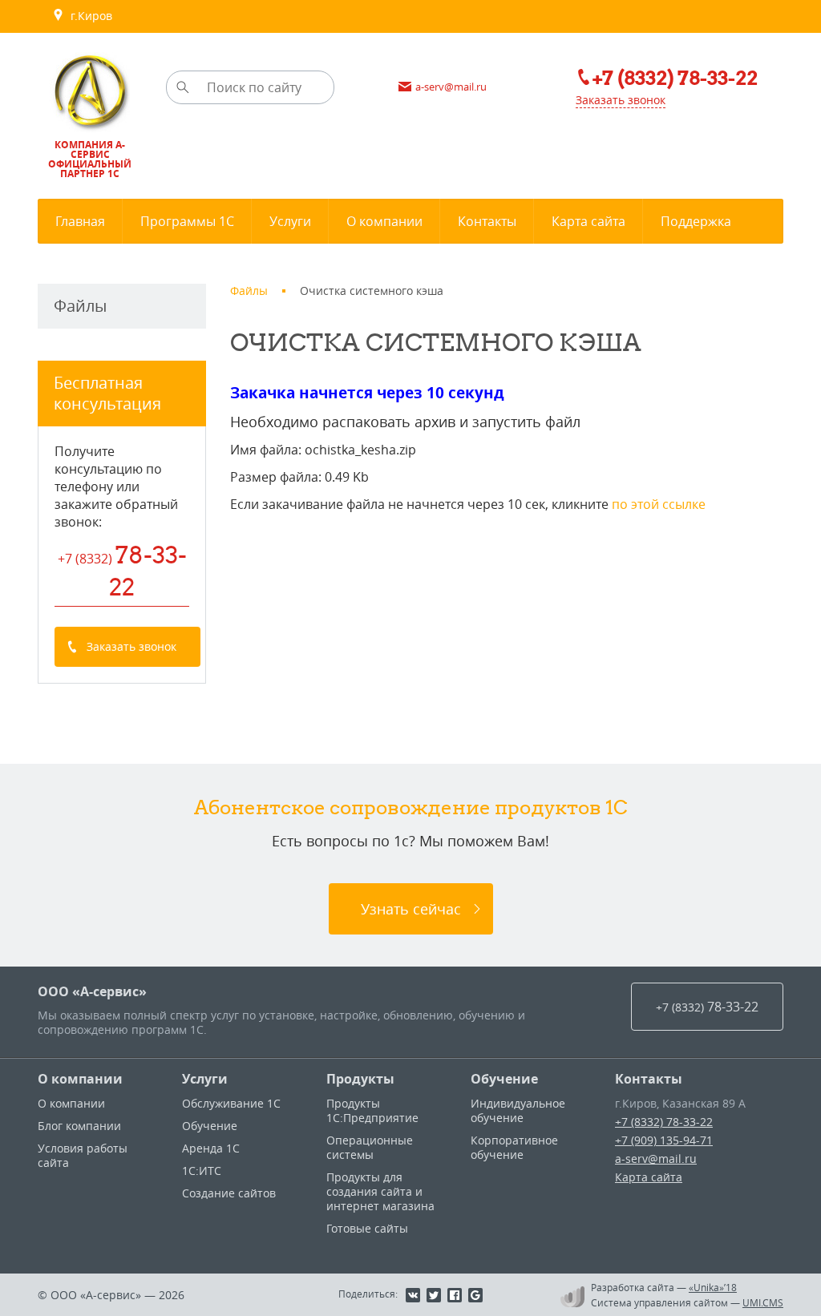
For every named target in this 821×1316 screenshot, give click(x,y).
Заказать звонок (620, 99)
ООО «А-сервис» (92, 991)
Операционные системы (369, 1147)
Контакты (648, 1079)
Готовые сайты (367, 1228)
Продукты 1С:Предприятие (372, 1110)
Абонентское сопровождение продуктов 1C (411, 807)
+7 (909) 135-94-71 (664, 1140)
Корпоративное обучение (514, 1147)
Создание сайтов (229, 1193)
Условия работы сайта (82, 1155)
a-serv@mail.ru (656, 1158)
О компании (80, 1079)
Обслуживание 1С (231, 1103)
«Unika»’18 (713, 1287)
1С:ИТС (201, 1170)
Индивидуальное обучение (518, 1110)
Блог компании (79, 1125)
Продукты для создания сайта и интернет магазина (380, 1191)
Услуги (205, 1079)
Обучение (209, 1125)
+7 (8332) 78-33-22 (664, 1121)
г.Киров (88, 15)
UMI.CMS (762, 1302)
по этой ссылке (659, 504)
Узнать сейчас (411, 908)
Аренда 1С (211, 1148)
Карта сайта (648, 1177)
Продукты (360, 1079)
